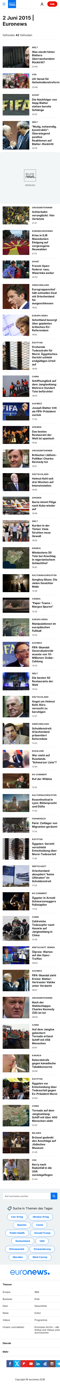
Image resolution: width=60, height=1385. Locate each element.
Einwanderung (42, 1249)
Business (7, 1299)
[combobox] (30, 1196)
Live (52, 4)
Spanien (21, 1225)
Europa (6, 1292)
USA (42, 1241)
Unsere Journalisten (13, 1327)
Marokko (18, 1257)
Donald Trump (42, 1233)
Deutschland (23, 1241)
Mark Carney (40, 1257)
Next (5, 1306)
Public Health (17, 1233)
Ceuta (39, 1225)
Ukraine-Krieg (41, 1216)
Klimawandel (16, 1249)
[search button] (54, 1196)
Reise (5, 1312)
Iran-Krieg (17, 1216)
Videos (6, 1320)
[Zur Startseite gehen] (12, 4)
